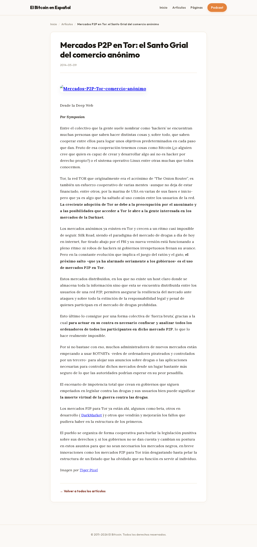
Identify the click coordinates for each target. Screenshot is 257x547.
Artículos (179, 7)
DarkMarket (91, 415)
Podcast (217, 7)
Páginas (197, 7)
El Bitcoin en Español (50, 7)
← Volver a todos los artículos (83, 491)
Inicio (163, 7)
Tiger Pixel (89, 470)
